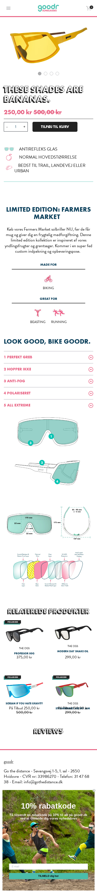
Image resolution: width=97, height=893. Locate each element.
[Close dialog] (94, 790)
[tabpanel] (48, 44)
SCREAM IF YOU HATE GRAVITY (24, 703)
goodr (8, 761)
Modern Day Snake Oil (72, 651)
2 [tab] (45, 73)
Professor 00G (24, 653)
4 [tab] (57, 73)
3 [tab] (51, 73)
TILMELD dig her (48, 876)
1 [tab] (39, 73)
